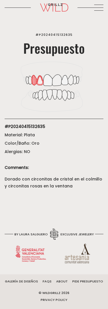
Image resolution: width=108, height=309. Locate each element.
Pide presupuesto (87, 281)
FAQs (47, 281)
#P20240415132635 (54, 34)
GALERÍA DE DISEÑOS (21, 281)
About (62, 281)
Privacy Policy (54, 299)
